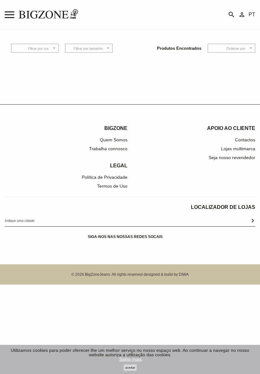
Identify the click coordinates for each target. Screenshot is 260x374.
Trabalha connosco (108, 148)
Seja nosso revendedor (232, 157)
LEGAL (118, 165)
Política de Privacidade (104, 177)
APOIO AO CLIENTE (231, 128)
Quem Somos (113, 139)
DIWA (184, 274)
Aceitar (130, 367)
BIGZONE (115, 128)
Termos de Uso (112, 186)
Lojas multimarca (238, 148)
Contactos (245, 139)
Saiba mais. (131, 359)
